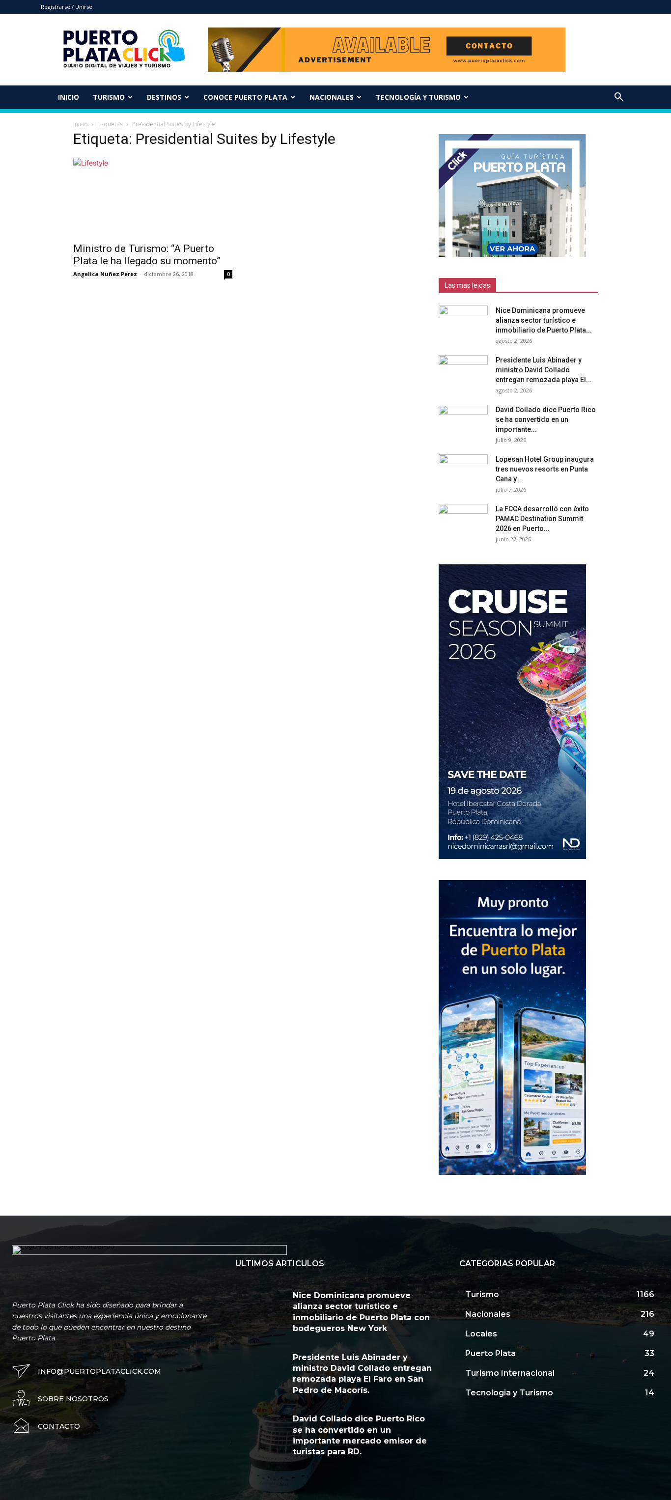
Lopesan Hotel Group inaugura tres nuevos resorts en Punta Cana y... (545, 469)
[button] (618, 98)
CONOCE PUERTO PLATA (245, 97)
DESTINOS (164, 97)
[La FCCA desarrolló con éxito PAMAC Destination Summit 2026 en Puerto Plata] (463, 521)
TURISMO (109, 97)
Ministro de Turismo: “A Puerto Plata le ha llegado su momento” (147, 255)
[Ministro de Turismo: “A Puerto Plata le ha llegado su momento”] (152, 197)
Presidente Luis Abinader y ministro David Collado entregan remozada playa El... (544, 370)
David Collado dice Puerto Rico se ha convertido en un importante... (546, 419)
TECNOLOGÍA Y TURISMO (418, 97)
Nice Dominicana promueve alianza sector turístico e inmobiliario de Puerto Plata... (544, 320)
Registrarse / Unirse (66, 6)
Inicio (68, 97)
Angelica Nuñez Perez (105, 274)
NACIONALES (331, 97)
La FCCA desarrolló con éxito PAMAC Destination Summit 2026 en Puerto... (542, 518)
